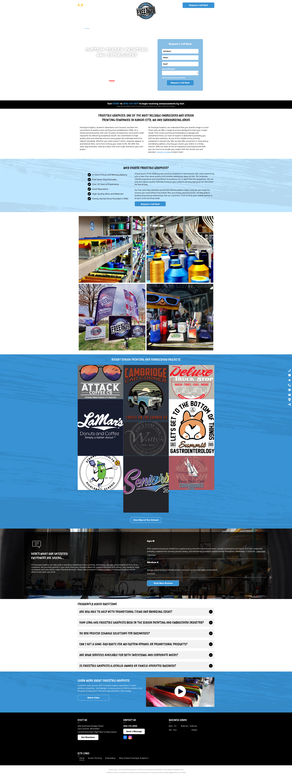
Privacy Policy (113, 769)
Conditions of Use (143, 769)
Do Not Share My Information (128, 769)
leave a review (105, 569)
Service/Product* (169, 69)
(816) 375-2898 (204, 14)
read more (261, 551)
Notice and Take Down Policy (157, 769)
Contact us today (164, 152)
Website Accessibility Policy (175, 769)
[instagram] (130, 737)
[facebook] (125, 737)
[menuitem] (87, 26)
